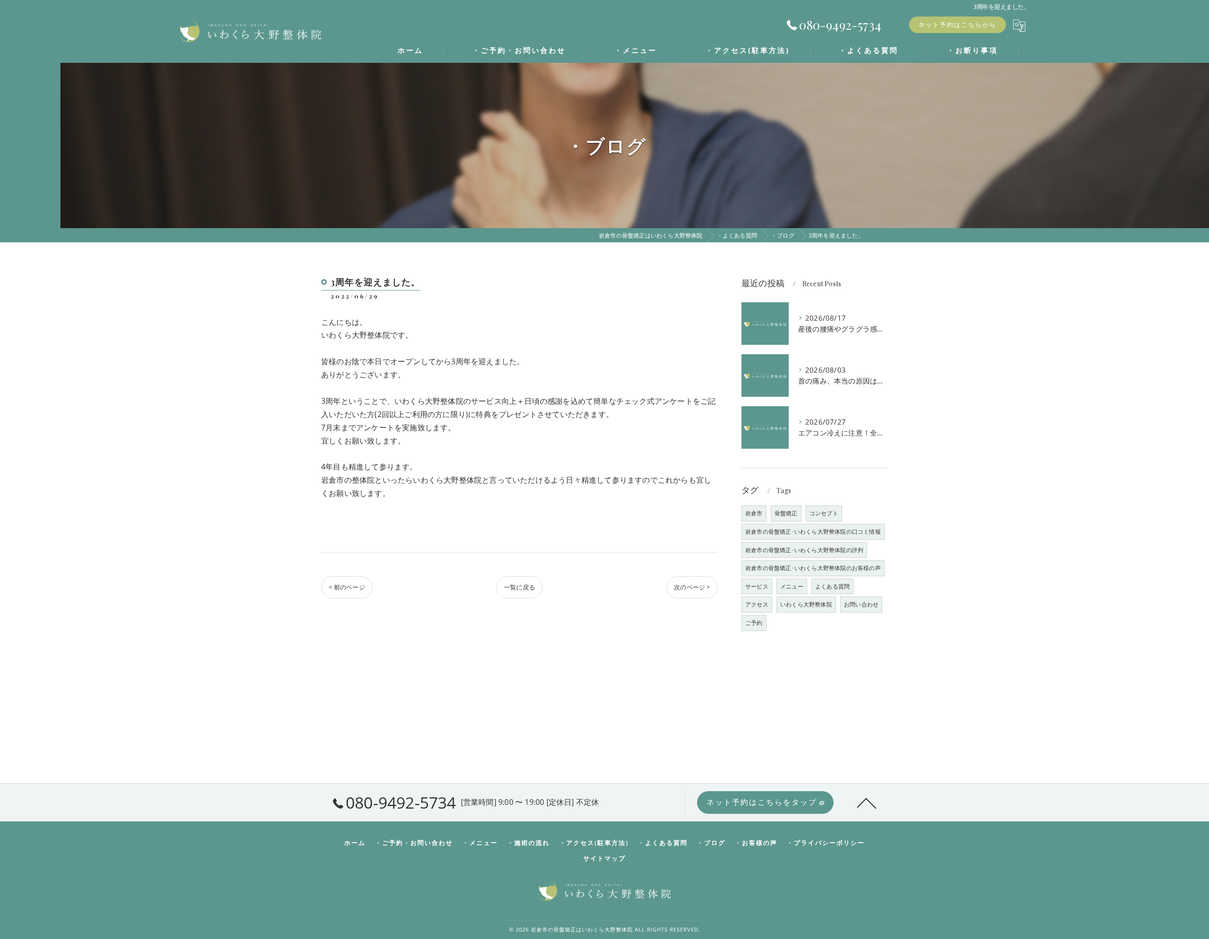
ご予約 (754, 623)
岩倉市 (754, 513)
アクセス (756, 604)
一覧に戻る (519, 587)
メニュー (791, 586)
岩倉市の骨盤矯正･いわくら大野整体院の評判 (804, 550)
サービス (756, 586)
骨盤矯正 (786, 513)
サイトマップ (604, 858)
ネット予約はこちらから (957, 24)
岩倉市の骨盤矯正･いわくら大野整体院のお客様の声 (813, 568)
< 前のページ (347, 587)
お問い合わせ (861, 604)
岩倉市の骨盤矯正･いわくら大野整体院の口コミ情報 (813, 532)
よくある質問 (832, 586)
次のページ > (692, 587)
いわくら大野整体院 (806, 604)
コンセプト (823, 513)
